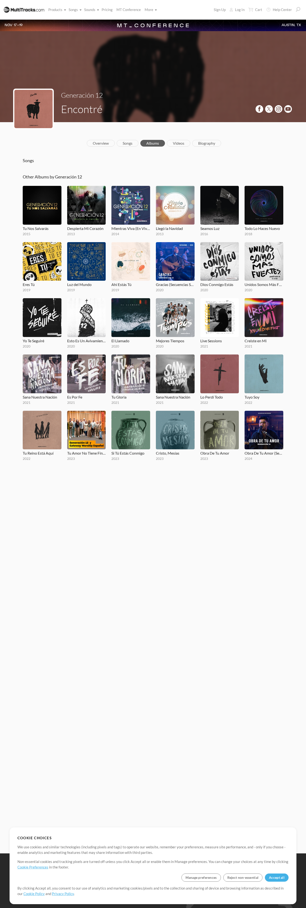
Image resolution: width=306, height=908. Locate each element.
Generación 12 (82, 95)
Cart (258, 9)
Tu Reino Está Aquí (38, 453)
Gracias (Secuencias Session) (175, 284)
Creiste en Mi (256, 340)
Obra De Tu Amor (214, 453)
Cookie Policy (34, 893)
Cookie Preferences (32, 867)
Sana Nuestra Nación (40, 397)
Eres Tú (29, 284)
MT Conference (128, 9)
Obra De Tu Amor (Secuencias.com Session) (264, 453)
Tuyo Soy (252, 397)
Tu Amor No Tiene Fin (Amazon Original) (86, 453)
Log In (240, 9)
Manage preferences (201, 877)
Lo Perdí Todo (211, 397)
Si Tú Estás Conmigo (127, 453)
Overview (101, 143)
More (149, 9)
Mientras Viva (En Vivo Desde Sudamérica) (130, 228)
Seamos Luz (209, 228)
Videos (178, 143)
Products (55, 9)
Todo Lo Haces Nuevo (262, 228)
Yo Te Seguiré (33, 340)
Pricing (107, 9)
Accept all (276, 877)
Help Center (282, 9)
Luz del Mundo (79, 284)
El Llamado (120, 340)
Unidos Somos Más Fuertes (264, 284)
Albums (152, 143)
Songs (73, 9)
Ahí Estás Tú (121, 284)
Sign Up (220, 9)
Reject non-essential (243, 877)
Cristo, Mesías (167, 453)
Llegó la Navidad (169, 228)
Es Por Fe (74, 397)
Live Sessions (211, 340)
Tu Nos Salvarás (36, 228)
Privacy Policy (63, 893)
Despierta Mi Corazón (85, 228)
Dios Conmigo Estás (216, 284)
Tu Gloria (118, 397)
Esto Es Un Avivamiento (86, 340)
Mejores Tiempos (170, 340)
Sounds (89, 9)
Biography (206, 143)
